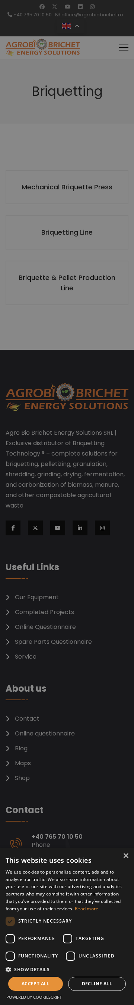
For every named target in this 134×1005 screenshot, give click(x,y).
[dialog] (67, 926)
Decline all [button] (97, 983)
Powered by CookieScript (34, 997)
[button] (67, 969)
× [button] (125, 856)
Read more (87, 909)
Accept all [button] (36, 983)
